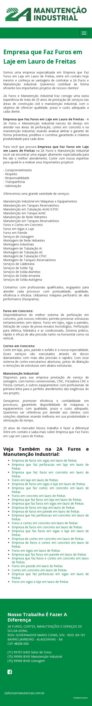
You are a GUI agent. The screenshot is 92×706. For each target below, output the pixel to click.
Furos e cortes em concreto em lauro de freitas (45, 523)
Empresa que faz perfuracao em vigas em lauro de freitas (50, 576)
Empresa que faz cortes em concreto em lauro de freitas (50, 490)
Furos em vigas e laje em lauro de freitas (40, 582)
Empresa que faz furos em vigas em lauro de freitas (48, 503)
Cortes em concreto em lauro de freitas (39, 570)
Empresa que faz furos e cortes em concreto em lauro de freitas (50, 560)
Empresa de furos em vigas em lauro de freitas (44, 460)
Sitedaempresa (80, 697)
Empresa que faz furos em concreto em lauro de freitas (50, 474)
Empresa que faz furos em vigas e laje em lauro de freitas (50, 533)
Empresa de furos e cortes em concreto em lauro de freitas (50, 544)
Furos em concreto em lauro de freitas (38, 496)
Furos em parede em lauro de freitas (37, 566)
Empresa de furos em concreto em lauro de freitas (47, 527)
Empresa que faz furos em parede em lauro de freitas (49, 554)
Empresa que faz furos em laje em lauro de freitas (47, 500)
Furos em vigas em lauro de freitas (36, 550)
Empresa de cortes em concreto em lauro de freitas (48, 539)
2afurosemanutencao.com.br (24, 693)
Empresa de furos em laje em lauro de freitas (43, 507)
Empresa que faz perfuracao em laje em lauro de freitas (50, 466)
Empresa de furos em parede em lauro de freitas (45, 511)
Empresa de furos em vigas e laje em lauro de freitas (48, 484)
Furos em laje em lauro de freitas (35, 480)
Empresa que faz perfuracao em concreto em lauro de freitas (50, 517)
